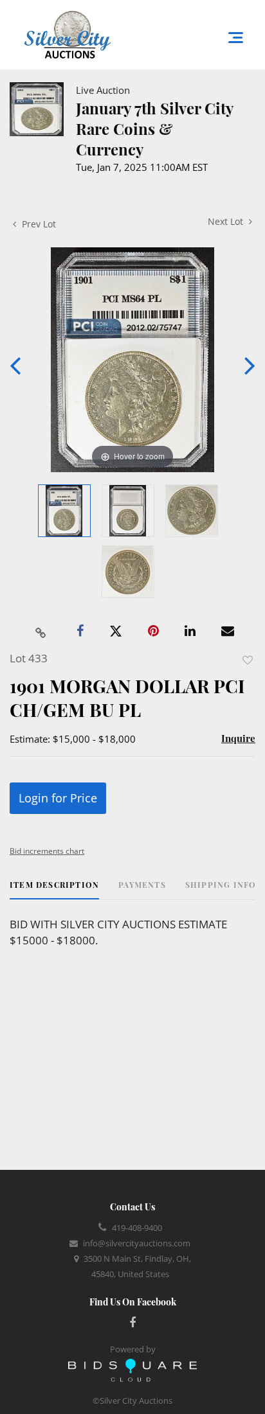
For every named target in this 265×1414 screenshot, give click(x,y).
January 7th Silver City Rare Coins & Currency (154, 128)
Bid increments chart (47, 850)
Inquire (238, 738)
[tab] (54, 889)
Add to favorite (247, 660)
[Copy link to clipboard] (41, 631)
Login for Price (58, 798)
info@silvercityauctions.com (136, 1243)
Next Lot (227, 221)
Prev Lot (37, 224)
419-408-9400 (137, 1227)
